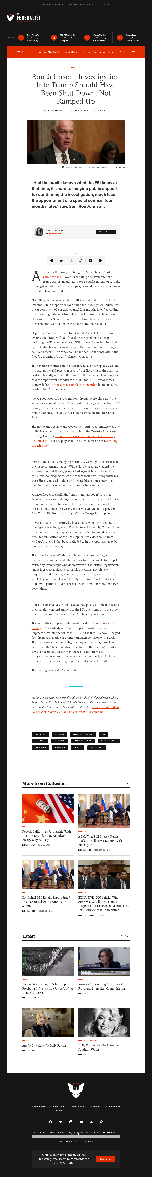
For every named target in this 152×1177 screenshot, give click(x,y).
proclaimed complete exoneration (75, 385)
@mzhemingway (55, 234)
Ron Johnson (40, 747)
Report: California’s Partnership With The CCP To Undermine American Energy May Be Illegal (46, 836)
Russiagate (60, 747)
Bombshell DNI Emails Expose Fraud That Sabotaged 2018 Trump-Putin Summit (46, 902)
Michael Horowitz (109, 741)
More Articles (106, 232)
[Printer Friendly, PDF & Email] (100, 260)
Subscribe (105, 1158)
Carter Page (40, 734)
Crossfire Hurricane (83, 734)
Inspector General (83, 741)
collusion (59, 734)
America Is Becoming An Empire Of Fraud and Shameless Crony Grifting (102, 986)
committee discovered (69, 436)
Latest (28, 936)
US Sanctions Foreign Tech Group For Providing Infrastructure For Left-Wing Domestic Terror (47, 989)
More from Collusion (44, 783)
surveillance (96, 747)
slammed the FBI (53, 277)
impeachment (59, 741)
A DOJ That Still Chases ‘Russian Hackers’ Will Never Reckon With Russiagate (100, 841)
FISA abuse (40, 741)
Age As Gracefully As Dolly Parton (44, 1045)
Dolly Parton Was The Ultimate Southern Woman (98, 1047)
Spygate (77, 747)
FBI (103, 734)
